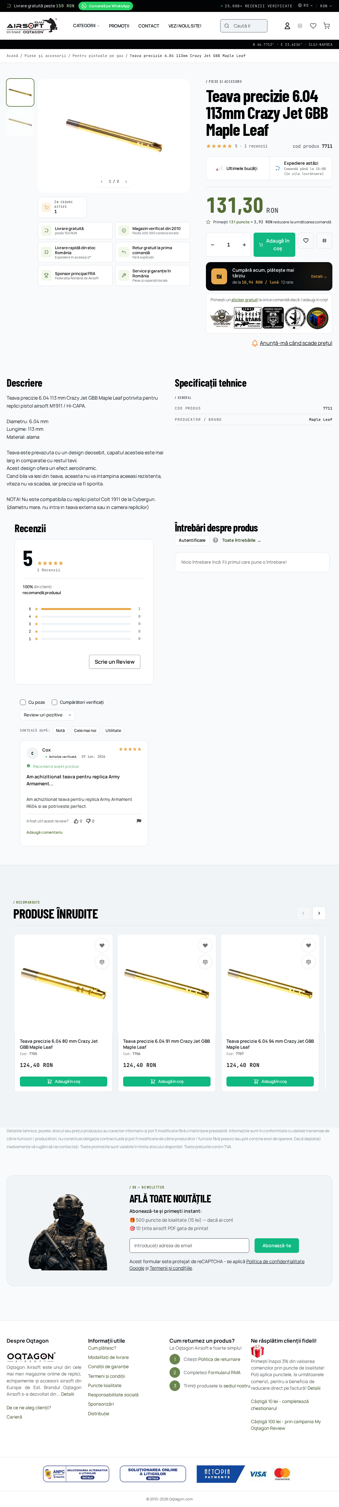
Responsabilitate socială (113, 1395)
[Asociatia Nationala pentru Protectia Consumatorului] (76, 1474)
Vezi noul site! (185, 26)
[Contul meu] (287, 26)
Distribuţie (98, 1414)
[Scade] (212, 245)
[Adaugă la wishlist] (306, 241)
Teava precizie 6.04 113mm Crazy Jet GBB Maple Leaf (188, 55)
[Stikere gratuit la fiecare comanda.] (269, 318)
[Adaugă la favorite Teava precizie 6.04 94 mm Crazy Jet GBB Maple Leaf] (308, 945)
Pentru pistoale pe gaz (98, 55)
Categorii (84, 25)
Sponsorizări (101, 1404)
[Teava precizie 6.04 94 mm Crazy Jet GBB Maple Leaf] (270, 984)
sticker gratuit (244, 300)
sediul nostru (236, 1386)
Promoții (119, 26)
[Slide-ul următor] (319, 913)
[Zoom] (179, 90)
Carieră (14, 1417)
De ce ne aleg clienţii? (29, 1408)
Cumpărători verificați (82, 702)
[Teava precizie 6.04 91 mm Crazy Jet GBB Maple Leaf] (167, 984)
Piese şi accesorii (45, 55)
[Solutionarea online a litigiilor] (153, 1474)
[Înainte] (126, 181)
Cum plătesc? (102, 1348)
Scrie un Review (115, 661)
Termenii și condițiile (171, 1268)
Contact (148, 26)
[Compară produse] (300, 26)
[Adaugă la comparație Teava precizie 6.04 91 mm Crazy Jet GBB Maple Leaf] (205, 962)
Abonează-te (277, 1245)
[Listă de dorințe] (313, 26)
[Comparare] (324, 241)
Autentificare (192, 540)
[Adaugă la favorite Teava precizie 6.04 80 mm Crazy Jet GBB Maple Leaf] (102, 945)
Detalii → (319, 276)
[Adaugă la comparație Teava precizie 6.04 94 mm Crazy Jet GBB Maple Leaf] (308, 962)
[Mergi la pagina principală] (32, 25)
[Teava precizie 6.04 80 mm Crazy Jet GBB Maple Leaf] (64, 984)
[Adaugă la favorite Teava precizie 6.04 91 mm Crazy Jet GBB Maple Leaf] (205, 945)
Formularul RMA (224, 1372)
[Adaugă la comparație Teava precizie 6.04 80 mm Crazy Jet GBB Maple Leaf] (102, 962)
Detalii (67, 1394)
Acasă (12, 55)
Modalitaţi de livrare (108, 1357)
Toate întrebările (239, 540)
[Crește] (244, 245)
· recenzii (251, 146)
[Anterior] (101, 181)
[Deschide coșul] (326, 26)
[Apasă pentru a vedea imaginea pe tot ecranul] (114, 136)
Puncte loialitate (104, 1385)
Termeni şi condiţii (106, 1376)
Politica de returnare (219, 1359)
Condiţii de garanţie (108, 1366)
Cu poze (36, 702)
